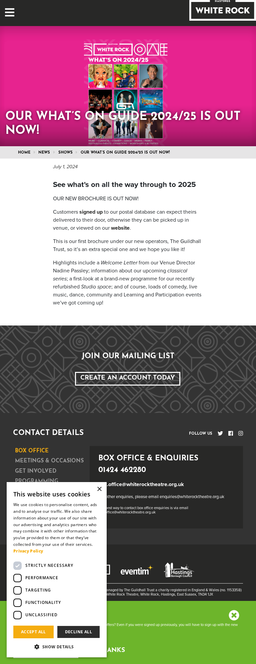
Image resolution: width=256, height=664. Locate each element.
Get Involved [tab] (35, 471)
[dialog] (57, 569)
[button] (56, 647)
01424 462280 (122, 470)
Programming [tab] (36, 481)
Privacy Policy (28, 551)
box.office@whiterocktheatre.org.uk (141, 484)
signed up (91, 212)
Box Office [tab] (32, 451)
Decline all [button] (78, 632)
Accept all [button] (33, 632)
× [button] (99, 489)
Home (24, 153)
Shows (65, 153)
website (120, 228)
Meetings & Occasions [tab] (49, 461)
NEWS (44, 153)
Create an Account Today (127, 378)
